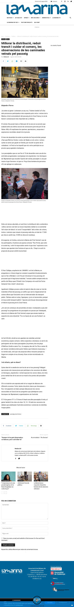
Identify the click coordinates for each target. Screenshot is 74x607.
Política (14, 36)
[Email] (21, 61)
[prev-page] (2, 492)
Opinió (26, 17)
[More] (41, 426)
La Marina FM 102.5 (12, 22)
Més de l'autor (20, 467)
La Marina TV (56, 17)
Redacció (6, 56)
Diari (8, 39)
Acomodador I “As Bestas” (39, 437)
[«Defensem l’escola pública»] (25, 476)
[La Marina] (37, 9)
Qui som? (37, 22)
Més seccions (35, 17)
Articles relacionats (8, 467)
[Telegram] (16, 61)
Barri (35, 480)
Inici (2, 36)
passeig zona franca (15, 414)
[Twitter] (71, 1)
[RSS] (68, 1)
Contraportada (5, 480)
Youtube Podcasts (26, 22)
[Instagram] (64, 1)
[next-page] (5, 492)
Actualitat (18, 17)
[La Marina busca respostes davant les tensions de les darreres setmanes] (41, 476)
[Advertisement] (37, 31)
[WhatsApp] (12, 61)
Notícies (9, 17)
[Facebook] (61, 1)
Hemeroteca (45, 17)
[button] (70, 18)
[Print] (25, 61)
